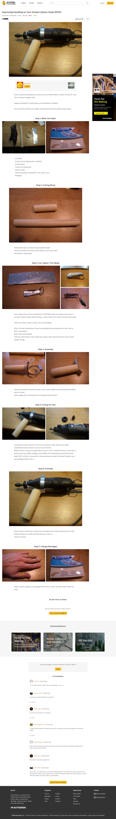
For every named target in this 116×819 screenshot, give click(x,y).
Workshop (13, 15)
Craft (46, 801)
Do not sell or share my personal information (73, 815)
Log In (102, 3)
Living (57, 796)
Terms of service (31, 815)
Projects (23, 3)
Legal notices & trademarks (96, 815)
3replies (33, 702)
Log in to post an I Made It (58, 613)
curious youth (38, 693)
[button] (87, 19)
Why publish (77, 794)
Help (74, 799)
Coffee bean (37, 709)
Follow (27, 86)
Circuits (47, 794)
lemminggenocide (39, 724)
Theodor (6, 15)
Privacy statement (42, 815)
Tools (19, 15)
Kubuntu (36, 681)
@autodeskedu (100, 797)
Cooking (57, 794)
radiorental (37, 768)
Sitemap (75, 801)
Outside (57, 799)
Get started (76, 796)
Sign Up (110, 3)
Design (47, 799)
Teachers (40, 3)
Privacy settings (54, 815)
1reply (32, 718)
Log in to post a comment (58, 782)
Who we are (76, 804)
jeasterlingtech (38, 742)
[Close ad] (114, 75)
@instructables (100, 794)
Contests (31, 3)
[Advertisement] (104, 97)
